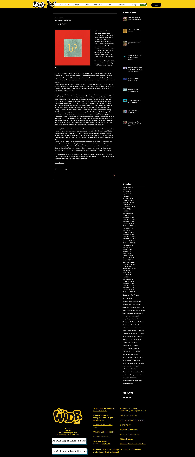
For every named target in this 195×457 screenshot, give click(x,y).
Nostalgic (137, 366)
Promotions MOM (128, 380)
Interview (125, 339)
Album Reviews (59, 163)
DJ (127, 316)
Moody (136, 357)
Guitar (134, 330)
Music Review (137, 360)
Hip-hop (135, 333)
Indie (124, 336)
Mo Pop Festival (127, 357)
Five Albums (126, 325)
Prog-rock (125, 378)
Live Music (134, 342)
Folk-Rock (138, 325)
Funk (124, 330)
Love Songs (126, 351)
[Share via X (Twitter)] (61, 169)
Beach (138, 310)
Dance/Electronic (127, 319)
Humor (142, 333)
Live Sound (125, 345)
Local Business (127, 348)
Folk (132, 325)
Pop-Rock (125, 375)
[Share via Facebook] (56, 169)
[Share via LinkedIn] (66, 169)
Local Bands (134, 345)
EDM (136, 319)
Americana (125, 307)
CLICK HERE (106, 444)
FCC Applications (126, 439)
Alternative (136, 304)
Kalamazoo (126, 342)
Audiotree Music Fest (137, 307)
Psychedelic (138, 380)
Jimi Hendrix (137, 339)
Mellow (138, 351)
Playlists (137, 372)
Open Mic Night (132, 369)
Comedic (130, 313)
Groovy (129, 330)
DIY (123, 316)
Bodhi (124, 313)
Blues (143, 310)
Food (131, 328)
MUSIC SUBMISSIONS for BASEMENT (132, 420)
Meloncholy (126, 354)
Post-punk (133, 375)
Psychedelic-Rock (127, 383)
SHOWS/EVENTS (125, 425)
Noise (131, 366)
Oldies (124, 369)
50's (123, 298)
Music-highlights (127, 363)
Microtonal (134, 354)
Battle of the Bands (128, 310)
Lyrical (133, 351)
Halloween (141, 330)
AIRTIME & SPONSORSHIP (128, 415)
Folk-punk (125, 328)
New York (125, 366)
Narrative (141, 363)
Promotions (133, 378)
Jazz (130, 339)
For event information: (129, 429)
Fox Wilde (137, 328)
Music (141, 357)
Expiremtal (133, 322)
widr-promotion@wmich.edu (129, 434)
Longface (136, 348)
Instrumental (138, 336)
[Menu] (156, 5)
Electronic (125, 322)
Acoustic (129, 298)
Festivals (141, 322)
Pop (142, 372)
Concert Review (139, 313)
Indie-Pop (130, 336)
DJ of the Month (134, 316)
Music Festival (126, 360)
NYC (135, 363)
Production (141, 375)
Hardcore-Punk (127, 333)
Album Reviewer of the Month (131, 301)
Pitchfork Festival (127, 372)
